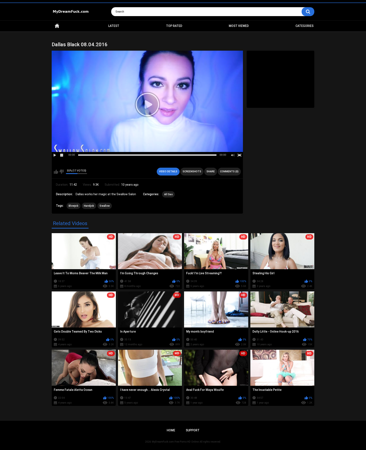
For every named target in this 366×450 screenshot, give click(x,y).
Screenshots (192, 171)
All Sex (168, 194)
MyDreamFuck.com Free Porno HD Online (175, 441)
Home (57, 26)
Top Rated (174, 26)
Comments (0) (229, 171)
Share (211, 171)
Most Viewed (239, 26)
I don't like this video (61, 172)
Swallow (105, 205)
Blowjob (73, 205)
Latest (113, 26)
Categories (304, 26)
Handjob (89, 205)
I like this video (56, 172)
